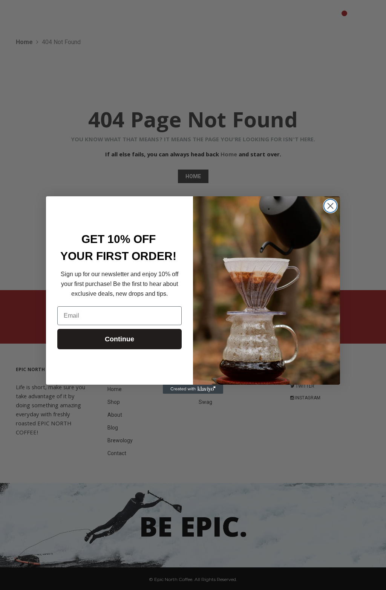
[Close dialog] (330, 205)
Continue (119, 339)
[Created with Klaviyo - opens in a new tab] (193, 389)
